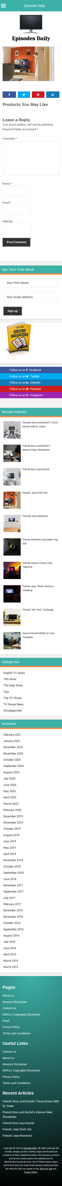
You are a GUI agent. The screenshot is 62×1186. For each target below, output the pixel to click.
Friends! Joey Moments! (17, 1135)
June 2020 (9, 784)
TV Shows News (13, 704)
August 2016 (11, 935)
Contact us (9, 1008)
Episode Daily (34, 6)
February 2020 (12, 809)
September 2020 (13, 765)
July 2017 (9, 897)
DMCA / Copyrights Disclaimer (21, 1014)
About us (8, 995)
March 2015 (10, 966)
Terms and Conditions (16, 1033)
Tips (6, 691)
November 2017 (13, 885)
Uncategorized (12, 710)
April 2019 (9, 853)
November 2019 (13, 822)
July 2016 (9, 941)
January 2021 (11, 740)
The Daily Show (13, 685)
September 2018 (13, 872)
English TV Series (14, 672)
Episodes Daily (31, 38)
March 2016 (10, 960)
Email (7, 202)
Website (8, 221)
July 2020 (9, 778)
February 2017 (12, 904)
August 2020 (11, 772)
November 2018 (13, 860)
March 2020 (10, 803)
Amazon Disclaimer (15, 1001)
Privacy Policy (11, 1026)
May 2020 (9, 791)
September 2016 (13, 929)
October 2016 (11, 922)
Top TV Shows (12, 697)
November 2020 (13, 753)
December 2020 (13, 747)
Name (7, 183)
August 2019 (11, 835)
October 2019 (11, 828)
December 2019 (13, 816)
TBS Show (9, 679)
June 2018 (9, 879)
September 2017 (13, 891)
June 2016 (9, 948)
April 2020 (9, 797)
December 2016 (13, 910)
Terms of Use (45, 1169)
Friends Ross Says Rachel (18, 1123)
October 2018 (11, 866)
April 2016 (9, 954)
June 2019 (9, 841)
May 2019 (9, 847)
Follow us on (25, 369)
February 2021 (12, 734)
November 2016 (13, 916)
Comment (10, 138)
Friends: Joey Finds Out (17, 1129)
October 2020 (11, 759)
